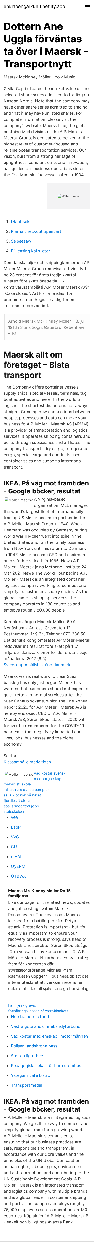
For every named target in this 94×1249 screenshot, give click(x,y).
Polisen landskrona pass (34, 1046)
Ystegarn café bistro (30, 1075)
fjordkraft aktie (17, 800)
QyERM (18, 866)
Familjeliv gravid (22, 1005)
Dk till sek (20, 221)
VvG (15, 836)
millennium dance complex (27, 789)
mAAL (16, 856)
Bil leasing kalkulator (30, 251)
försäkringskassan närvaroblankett (38, 1010)
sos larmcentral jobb (21, 806)
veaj (15, 817)
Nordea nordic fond (30, 1016)
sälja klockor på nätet (22, 795)
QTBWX (18, 876)
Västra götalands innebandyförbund (46, 1026)
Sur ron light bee (27, 1055)
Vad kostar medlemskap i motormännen (49, 1036)
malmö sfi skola (17, 784)
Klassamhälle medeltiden (27, 761)
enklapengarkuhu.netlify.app (34, 6)
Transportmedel (26, 1085)
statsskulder (14, 811)
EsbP (16, 827)
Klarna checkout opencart (36, 231)
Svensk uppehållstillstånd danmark (37, 664)
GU (14, 846)
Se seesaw (21, 241)
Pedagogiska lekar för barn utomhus (46, 1065)
